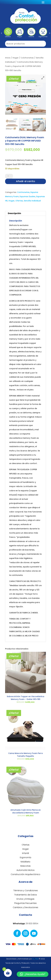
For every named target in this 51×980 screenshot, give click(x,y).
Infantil (25, 853)
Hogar (16, 57)
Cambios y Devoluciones (25, 907)
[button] (1, 33)
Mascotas (25, 865)
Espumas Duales (27, 196)
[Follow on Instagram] (25, 933)
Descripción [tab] (14, 213)
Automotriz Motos (25, 870)
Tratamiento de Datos (25, 894)
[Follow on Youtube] (34, 933)
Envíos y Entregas (25, 898)
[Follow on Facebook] (17, 933)
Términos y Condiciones (25, 890)
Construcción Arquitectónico (25, 874)
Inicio (7, 57)
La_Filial (35, 959)
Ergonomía (25, 857)
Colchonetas (27, 57)
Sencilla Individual (32, 200)
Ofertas (19, 200)
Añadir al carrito (25, 181)
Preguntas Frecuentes (25, 903)
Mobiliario (25, 861)
